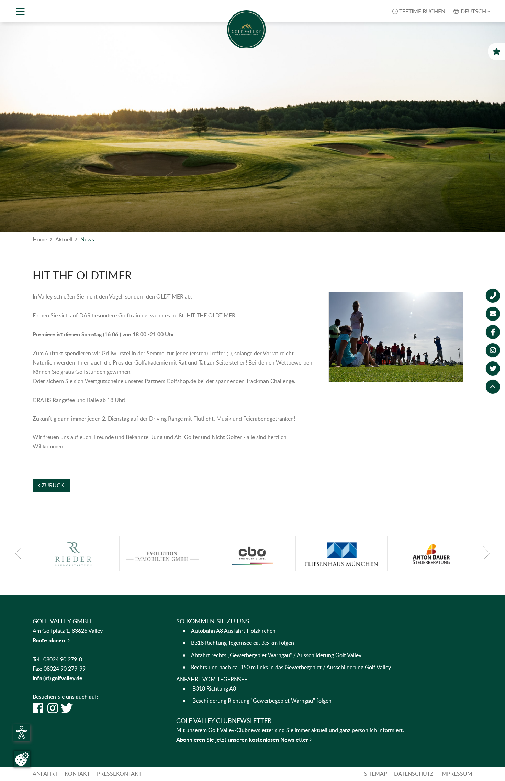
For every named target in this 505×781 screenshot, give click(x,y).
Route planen (51, 640)
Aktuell (63, 239)
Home (40, 239)
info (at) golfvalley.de (57, 678)
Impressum (456, 774)
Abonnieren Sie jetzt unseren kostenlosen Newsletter (243, 740)
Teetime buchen (418, 11)
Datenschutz (414, 774)
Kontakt (77, 774)
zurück (51, 485)
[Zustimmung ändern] (22, 759)
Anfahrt (45, 774)
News (87, 239)
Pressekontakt (119, 774)
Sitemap (375, 774)
